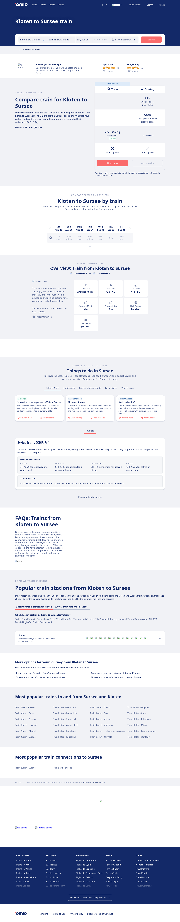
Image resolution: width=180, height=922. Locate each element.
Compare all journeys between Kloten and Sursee (115, 673)
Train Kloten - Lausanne (64, 736)
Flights (52, 4)
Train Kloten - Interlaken (139, 719)
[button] (84, 39)
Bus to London (53, 873)
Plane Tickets (82, 855)
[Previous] (50, 228)
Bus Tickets (52, 855)
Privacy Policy (76, 913)
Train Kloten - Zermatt (101, 736)
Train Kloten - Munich (25, 731)
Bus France (51, 864)
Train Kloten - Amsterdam (65, 725)
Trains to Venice (24, 868)
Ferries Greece (113, 860)
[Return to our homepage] (23, 5)
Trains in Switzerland (44, 782)
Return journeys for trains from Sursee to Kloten (40, 673)
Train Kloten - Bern (99, 713)
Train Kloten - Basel (24, 713)
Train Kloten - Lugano (138, 707)
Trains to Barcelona (26, 877)
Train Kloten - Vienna (100, 719)
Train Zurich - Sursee (25, 736)
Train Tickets (22, 855)
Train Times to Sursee (69, 782)
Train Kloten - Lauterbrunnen (141, 731)
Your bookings (135, 5)
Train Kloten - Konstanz (64, 731)
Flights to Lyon (83, 864)
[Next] (130, 228)
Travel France (142, 877)
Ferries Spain (112, 868)
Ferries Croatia (113, 864)
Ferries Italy (112, 873)
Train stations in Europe (148, 860)
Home (18, 782)
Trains (34, 4)
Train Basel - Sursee (25, 707)
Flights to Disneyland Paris (89, 873)
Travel (139, 855)
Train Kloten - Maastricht (65, 713)
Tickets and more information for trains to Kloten (40, 677)
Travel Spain (142, 873)
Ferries (61, 4)
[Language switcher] (118, 4)
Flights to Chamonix (86, 860)
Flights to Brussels (85, 868)
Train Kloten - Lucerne (26, 725)
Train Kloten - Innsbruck (64, 719)
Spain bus (51, 860)
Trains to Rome (23, 860)
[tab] (52, 388)
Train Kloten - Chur (136, 713)
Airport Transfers (144, 864)
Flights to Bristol (84, 877)
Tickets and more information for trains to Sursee (116, 677)
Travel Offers (142, 868)
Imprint (44, 913)
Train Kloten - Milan (137, 725)
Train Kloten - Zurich (100, 707)
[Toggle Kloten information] (160, 638)
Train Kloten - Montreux (64, 707)
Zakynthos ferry (114, 877)
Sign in (162, 5)
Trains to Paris (23, 864)
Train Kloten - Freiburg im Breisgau (107, 731)
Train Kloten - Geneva (25, 719)
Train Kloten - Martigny (101, 725)
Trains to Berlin (23, 873)
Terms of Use (58, 913)
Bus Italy (50, 868)
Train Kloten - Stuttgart (138, 736)
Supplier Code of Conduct (100, 913)
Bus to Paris (52, 877)
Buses (43, 4)
